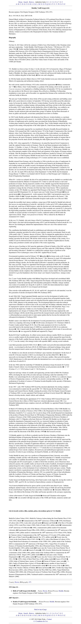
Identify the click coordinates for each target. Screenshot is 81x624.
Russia (17, 582)
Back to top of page (40, 609)
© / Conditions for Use (40, 621)
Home (20, 2)
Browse (31, 2)
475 (30, 582)
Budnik (61, 591)
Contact (49, 619)
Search (26, 2)
